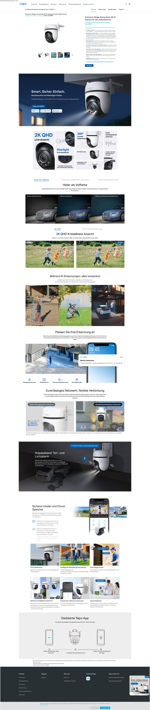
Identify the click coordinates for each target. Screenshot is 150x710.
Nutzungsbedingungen (115, 681)
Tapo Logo (23, 4)
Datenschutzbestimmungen (116, 677)
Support (43, 677)
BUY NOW (89, 65)
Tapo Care (22, 694)
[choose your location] (129, 4)
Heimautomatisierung (25, 691)
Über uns (66, 677)
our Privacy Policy (43, 705)
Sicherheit (22, 677)
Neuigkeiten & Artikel (70, 681)
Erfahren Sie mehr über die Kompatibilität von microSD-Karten (99, 61)
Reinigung (22, 684)
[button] (72, 55)
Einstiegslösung (23, 681)
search (126, 4)
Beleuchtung (22, 688)
